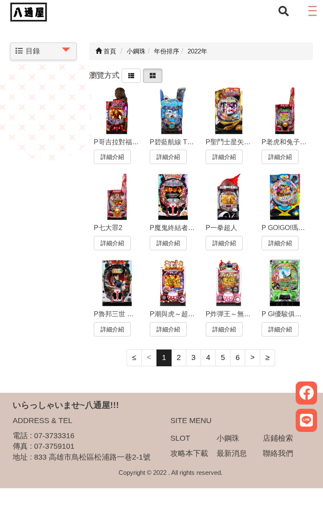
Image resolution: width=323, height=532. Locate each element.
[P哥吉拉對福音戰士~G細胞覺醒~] (117, 110)
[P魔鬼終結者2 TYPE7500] (173, 197)
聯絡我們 (278, 453)
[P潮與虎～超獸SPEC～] (173, 282)
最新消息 (232, 453)
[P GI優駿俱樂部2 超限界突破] (285, 282)
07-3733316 (54, 435)
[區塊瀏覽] (152, 75)
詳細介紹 (112, 157)
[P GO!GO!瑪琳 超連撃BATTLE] (285, 197)
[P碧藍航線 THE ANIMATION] (173, 110)
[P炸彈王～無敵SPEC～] (229, 282)
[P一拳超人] (229, 197)
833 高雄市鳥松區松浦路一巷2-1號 (92, 457)
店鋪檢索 (278, 438)
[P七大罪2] (117, 197)
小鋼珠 (228, 438)
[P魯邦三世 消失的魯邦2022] (117, 282)
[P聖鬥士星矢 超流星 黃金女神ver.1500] (229, 110)
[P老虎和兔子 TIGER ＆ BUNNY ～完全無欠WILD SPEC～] (285, 110)
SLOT (180, 438)
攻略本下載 (189, 453)
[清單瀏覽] (131, 75)
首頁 (109, 51)
